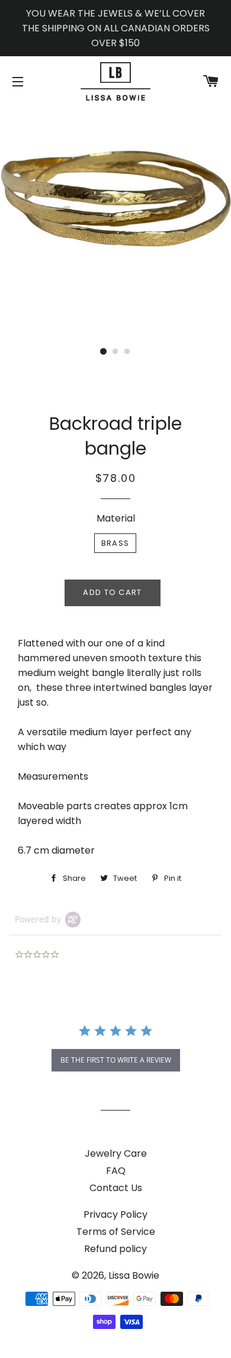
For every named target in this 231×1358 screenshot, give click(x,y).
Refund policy (115, 1249)
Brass (115, 543)
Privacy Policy (115, 1214)
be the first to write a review (115, 1060)
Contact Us (115, 1188)
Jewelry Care (116, 1153)
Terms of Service (115, 1231)
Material (116, 518)
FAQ (116, 1170)
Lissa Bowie (133, 1275)
